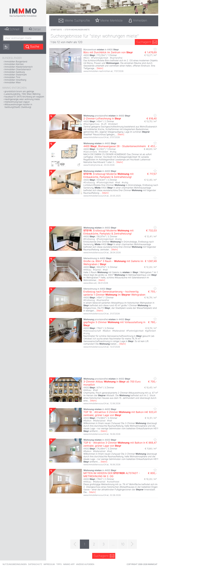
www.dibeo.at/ (89, 283)
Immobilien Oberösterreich (17, 69)
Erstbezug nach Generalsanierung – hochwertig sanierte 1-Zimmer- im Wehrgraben (114, 293)
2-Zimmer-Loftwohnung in (102, 118)
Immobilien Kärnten (14, 64)
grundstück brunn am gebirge (19, 91)
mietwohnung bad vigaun (17, 101)
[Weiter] (132, 544)
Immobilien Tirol (12, 77)
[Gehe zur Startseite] (23, 16)
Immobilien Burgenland (15, 61)
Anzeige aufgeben (85, 564)
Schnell (14, 29)
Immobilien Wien (12, 82)
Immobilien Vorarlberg (15, 79)
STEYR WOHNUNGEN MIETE (77, 29)
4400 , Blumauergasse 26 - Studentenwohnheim (114, 146)
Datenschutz (35, 564)
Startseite (56, 29)
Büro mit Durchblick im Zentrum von (108, 52)
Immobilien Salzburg (14, 72)
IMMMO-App (69, 564)
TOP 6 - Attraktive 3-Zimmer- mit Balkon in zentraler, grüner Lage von (114, 444)
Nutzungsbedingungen (15, 564)
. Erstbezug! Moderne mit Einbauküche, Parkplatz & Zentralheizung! (108, 175)
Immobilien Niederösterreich (18, 66)
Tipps (59, 564)
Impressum (49, 564)
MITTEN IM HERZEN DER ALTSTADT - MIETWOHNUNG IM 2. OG (111, 475)
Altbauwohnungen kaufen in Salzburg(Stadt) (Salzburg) (18, 105)
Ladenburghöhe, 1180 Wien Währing (22, 94)
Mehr (100, 68)
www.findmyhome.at (93, 165)
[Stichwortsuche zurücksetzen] (6, 47)
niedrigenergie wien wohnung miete (22, 99)
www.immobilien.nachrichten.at (98, 71)
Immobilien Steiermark (15, 74)
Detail (37, 29)
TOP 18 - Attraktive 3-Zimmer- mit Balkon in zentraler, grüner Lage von (114, 413)
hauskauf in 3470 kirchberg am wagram (24, 96)
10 (122, 544)
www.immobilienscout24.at (96, 137)
